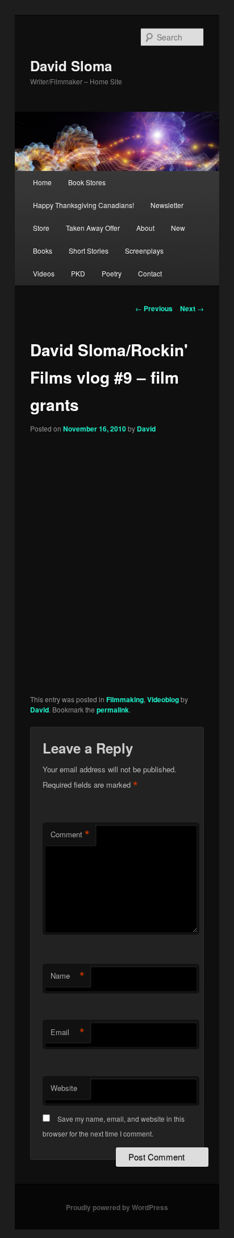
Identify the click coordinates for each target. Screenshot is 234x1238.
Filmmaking (125, 699)
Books (42, 250)
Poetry (112, 273)
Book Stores (87, 182)
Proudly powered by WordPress (117, 1207)
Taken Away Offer (93, 228)
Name (68, 976)
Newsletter (167, 205)
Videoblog (163, 699)
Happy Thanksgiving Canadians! (83, 205)
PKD (78, 273)
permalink (113, 709)
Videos (44, 273)
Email (68, 1032)
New (178, 228)
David (146, 428)
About (145, 228)
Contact (150, 273)
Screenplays (144, 250)
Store (41, 228)
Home (42, 182)
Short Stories (88, 250)
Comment (70, 834)
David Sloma (71, 65)
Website (64, 1087)
